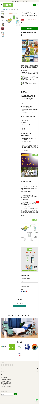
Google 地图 (5, 391)
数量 (21, 22)
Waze (2, 384)
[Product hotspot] (4, 326)
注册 (15, 394)
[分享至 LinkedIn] (25, 291)
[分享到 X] (23, 291)
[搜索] (34, 5)
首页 (1, 9)
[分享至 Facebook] (21, 291)
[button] (2, 13)
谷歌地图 (4, 384)
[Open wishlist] (37, 202)
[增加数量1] (30, 24)
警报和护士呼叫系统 (6, 9)
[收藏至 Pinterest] (26, 291)
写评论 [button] (19, 306)
